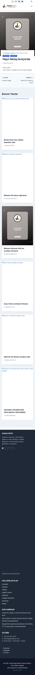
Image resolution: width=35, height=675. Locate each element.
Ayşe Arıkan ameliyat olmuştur (16, 304)
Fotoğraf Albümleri (8, 598)
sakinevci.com (17, 670)
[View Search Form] (31, 1)
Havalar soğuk (6, 79)
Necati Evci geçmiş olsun (27, 80)
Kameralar (5, 601)
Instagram (6, 650)
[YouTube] (22, 1)
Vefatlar (4, 590)
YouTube (6, 652)
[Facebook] (19, 1)
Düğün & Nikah (7, 592)
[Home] (3, 53)
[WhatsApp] (12, 1)
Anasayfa (5, 584)
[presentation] (17, 117)
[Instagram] (15, 1)
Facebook (6, 648)
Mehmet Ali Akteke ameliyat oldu (17, 357)
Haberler (13, 56)
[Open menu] (31, 6)
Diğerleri (6, 56)
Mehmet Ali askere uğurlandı (15, 195)
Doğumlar (5, 595)
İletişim (4, 603)
